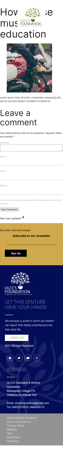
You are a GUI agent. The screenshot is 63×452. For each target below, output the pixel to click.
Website (3, 185)
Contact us (17, 338)
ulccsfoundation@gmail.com (32, 403)
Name (3, 156)
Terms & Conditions (19, 421)
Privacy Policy (15, 425)
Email (3, 171)
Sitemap (12, 429)
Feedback (13, 441)
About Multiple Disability (22, 417)
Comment (4, 142)
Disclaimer (13, 437)
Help (10, 433)
